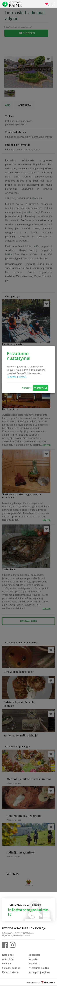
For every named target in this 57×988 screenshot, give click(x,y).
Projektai (33, 963)
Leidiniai (6, 963)
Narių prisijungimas (39, 972)
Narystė (33, 959)
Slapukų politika (11, 968)
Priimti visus (40, 387)
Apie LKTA (8, 959)
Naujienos (8, 954)
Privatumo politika (38, 968)
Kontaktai (34, 954)
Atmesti (26, 387)
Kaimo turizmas (11, 972)
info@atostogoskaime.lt (28, 912)
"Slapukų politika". (17, 376)
